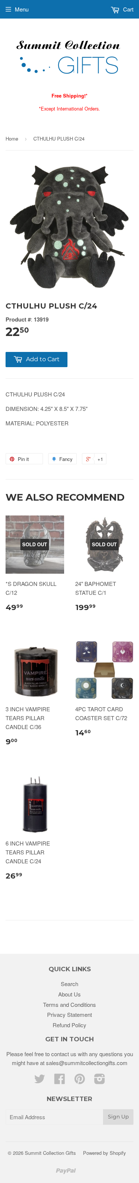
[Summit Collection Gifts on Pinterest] (79, 1081)
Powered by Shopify (104, 1152)
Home (12, 138)
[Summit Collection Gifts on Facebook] (59, 1081)
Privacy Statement (69, 1014)
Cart (127, 9)
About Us (69, 994)
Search (69, 984)
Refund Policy (69, 1025)
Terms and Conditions (69, 1004)
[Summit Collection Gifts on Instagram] (99, 1081)
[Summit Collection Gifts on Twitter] (39, 1081)
